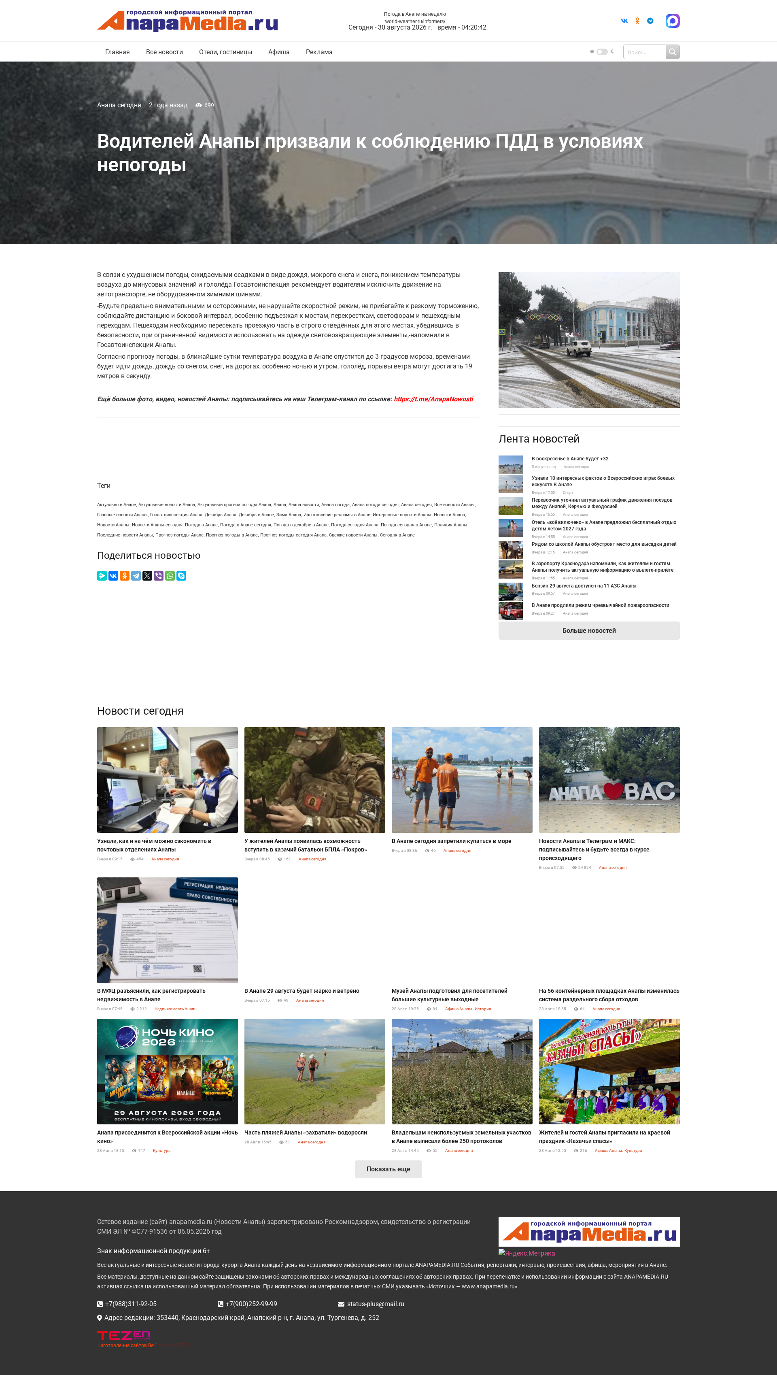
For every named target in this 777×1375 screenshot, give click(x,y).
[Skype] (181, 576)
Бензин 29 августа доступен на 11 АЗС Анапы (584, 586)
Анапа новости (304, 504)
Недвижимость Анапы (176, 1009)
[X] (147, 576)
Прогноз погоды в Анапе (232, 535)
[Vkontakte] (624, 20)
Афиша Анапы (458, 1009)
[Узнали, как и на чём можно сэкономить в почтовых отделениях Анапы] (167, 780)
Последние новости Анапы (125, 535)
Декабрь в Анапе (256, 514)
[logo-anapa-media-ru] (187, 21)
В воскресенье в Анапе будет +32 (570, 459)
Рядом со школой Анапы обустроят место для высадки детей (604, 544)
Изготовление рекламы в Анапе (337, 514)
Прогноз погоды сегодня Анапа (293, 535)
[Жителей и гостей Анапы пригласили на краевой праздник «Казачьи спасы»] (609, 1071)
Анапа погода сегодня (375, 504)
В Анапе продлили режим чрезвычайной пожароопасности (600, 605)
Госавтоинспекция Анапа (176, 514)
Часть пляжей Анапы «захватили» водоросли (305, 1132)
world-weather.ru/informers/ (415, 21)
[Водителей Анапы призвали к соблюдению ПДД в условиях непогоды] (589, 277)
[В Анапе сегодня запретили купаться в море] (462, 780)
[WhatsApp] (170, 576)
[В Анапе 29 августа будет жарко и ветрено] (314, 930)
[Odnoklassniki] (637, 20)
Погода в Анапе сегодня (245, 525)
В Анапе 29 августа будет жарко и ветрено (301, 991)
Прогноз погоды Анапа (179, 535)
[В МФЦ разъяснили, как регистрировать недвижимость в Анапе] (167, 930)
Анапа (280, 504)
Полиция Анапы (450, 525)
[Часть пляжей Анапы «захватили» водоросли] (314, 1071)
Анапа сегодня (119, 105)
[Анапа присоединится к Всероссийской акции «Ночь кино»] (167, 1071)
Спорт (568, 493)
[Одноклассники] (125, 576)
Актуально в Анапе (116, 504)
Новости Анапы (113, 525)
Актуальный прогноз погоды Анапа (234, 504)
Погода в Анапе (201, 525)
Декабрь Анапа (220, 514)
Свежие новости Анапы (353, 535)
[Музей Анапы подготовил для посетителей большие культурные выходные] (462, 930)
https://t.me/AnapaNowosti (433, 399)
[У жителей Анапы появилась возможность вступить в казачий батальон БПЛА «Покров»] (314, 780)
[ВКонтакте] (113, 576)
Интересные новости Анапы (402, 514)
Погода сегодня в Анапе (406, 525)
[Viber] (158, 576)
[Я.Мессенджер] (102, 576)
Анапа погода (335, 504)
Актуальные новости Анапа (166, 504)
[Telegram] (650, 20)
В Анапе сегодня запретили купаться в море (452, 841)
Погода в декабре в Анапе (301, 525)
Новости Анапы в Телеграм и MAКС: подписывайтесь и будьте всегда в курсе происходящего (594, 849)
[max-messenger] (673, 21)
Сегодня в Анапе (397, 535)
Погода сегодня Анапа (354, 525)
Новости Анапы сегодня (157, 525)
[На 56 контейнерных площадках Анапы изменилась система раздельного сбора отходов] (609, 930)
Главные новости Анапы (122, 514)
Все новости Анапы (454, 504)
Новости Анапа (449, 514)
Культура (161, 1150)
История (483, 1009)
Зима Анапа (288, 514)
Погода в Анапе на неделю (415, 14)
